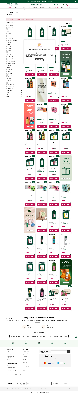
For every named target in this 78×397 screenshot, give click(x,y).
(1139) (43, 301)
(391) (31, 301)
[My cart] (69, 4)
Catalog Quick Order (11, 356)
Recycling (25, 362)
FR (57, 4)
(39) (31, 275)
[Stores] (60, 4)
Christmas (25, 356)
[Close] (53, 41)
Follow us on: (11, 383)
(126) (43, 197)
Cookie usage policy (33, 388)
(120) (67, 301)
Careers (8, 368)
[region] (39, 52)
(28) (67, 223)
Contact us (9, 353)
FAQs (8, 351)
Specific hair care (26, 336)
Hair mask (42, 336)
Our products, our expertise (28, 363)
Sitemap (22, 388)
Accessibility (9, 359)
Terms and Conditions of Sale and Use (13, 388)
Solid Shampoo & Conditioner (61, 336)
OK (68, 351)
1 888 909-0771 (48, 356)
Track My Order (10, 354)
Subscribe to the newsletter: (44, 352)
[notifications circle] (67, 5)
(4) (43, 67)
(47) (43, 275)
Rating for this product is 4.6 (51, 67)
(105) (31, 197)
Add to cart (65, 48)
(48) (31, 249)
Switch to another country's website (59, 383)
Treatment (49, 336)
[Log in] (66, 4)
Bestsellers (25, 359)
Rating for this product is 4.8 (51, 171)
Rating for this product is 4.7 (63, 223)
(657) (55, 67)
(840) (56, 249)
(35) (31, 67)
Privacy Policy (27, 388)
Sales (24, 354)
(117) (55, 197)
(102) (43, 249)
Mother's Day (25, 357)
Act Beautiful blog (26, 351)
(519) (67, 249)
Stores (39, 388)
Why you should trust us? (11, 367)
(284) (55, 119)
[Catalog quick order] (63, 4)
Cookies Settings (39, 59)
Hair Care (12, 9)
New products (26, 360)
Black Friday (25, 353)
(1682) (56, 275)
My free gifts (9, 357)
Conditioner (35, 336)
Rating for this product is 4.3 (63, 41)
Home (8, 9)
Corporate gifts (9, 360)
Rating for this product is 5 (39, 67)
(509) (55, 223)
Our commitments (10, 365)
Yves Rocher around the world (45, 383)
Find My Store (25, 368)
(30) (67, 41)
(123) (43, 119)
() (11, 25)
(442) (68, 197)
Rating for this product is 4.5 (51, 93)
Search (29, 4)
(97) (55, 171)
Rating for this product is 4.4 (27, 67)
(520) (55, 93)
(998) (43, 171)
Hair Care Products (19, 9)
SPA (24, 370)
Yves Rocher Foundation (11, 370)
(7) (55, 301)
